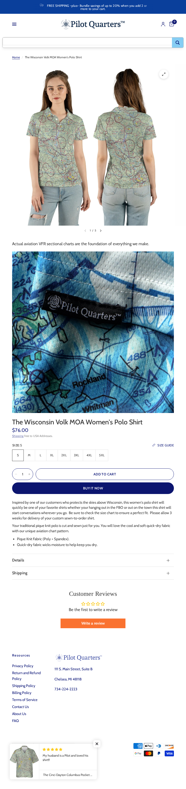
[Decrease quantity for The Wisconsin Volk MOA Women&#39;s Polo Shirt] (16, 474)
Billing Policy (21, 693)
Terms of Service (25, 700)
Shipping (17, 436)
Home (16, 57)
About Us (19, 714)
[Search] (177, 42)
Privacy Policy (22, 666)
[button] (97, 743)
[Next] (101, 231)
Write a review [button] (93, 623)
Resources (21, 655)
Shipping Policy (23, 686)
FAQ (15, 721)
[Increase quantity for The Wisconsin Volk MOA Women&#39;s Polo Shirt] (29, 474)
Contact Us (20, 707)
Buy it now (93, 488)
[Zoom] (163, 74)
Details (18, 560)
